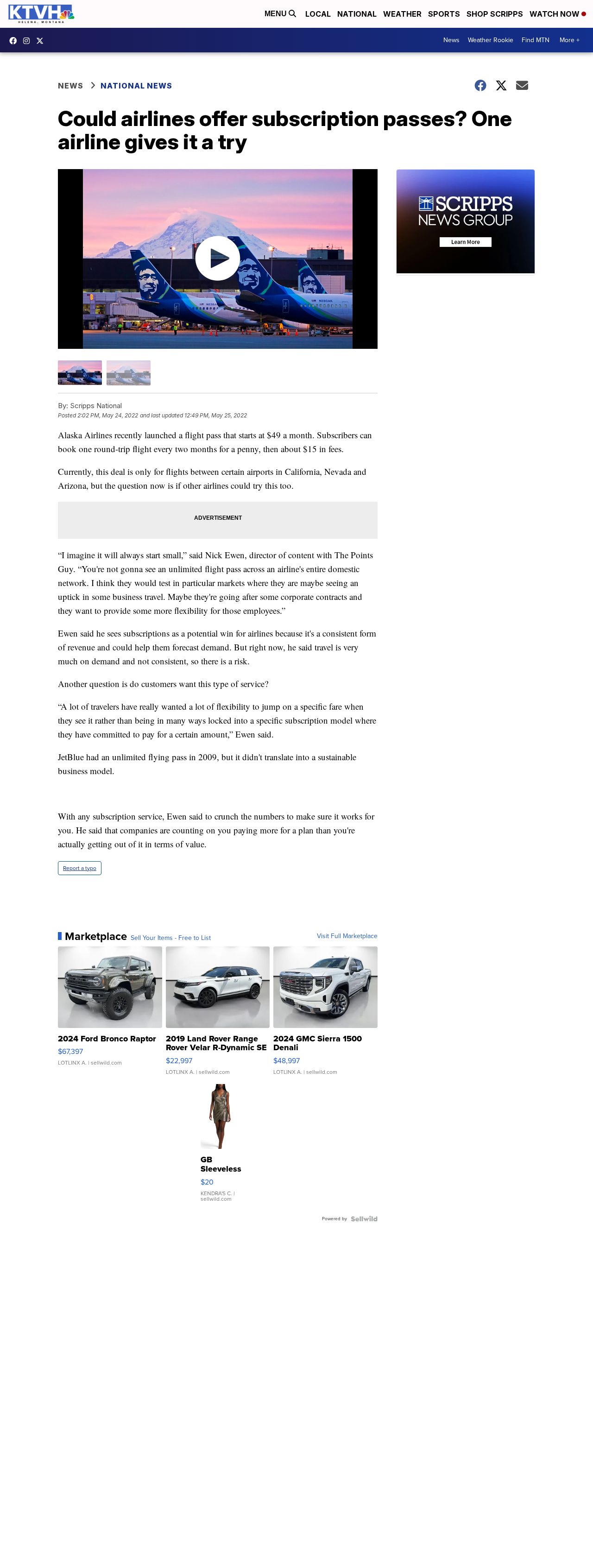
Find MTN (535, 40)
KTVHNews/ (15, 40)
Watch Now (555, 14)
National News (136, 85)
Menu (277, 14)
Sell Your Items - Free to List (171, 938)
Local (318, 14)
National (357, 14)
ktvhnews (28, 40)
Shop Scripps (495, 14)
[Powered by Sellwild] (364, 1219)
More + (570, 40)
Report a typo (79, 868)
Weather (402, 14)
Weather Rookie (490, 40)
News (451, 40)
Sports (444, 14)
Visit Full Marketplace (347, 936)
